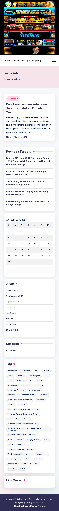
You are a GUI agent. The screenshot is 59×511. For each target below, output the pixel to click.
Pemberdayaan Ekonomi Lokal (20, 454)
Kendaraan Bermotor (16, 390)
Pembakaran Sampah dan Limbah (21, 449)
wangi (22, 468)
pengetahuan (42, 454)
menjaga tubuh (33, 440)
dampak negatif (33, 376)
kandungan (12, 385)
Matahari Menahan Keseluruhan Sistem (23, 414)
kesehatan (12, 395)
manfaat (22, 404)
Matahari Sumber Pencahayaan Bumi (22, 424)
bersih (10, 376)
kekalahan (39, 385)
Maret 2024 (12, 330)
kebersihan (25, 385)
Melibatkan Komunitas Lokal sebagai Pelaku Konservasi (25, 429)
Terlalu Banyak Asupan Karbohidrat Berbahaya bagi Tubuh (25, 183)
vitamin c (11, 468)
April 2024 (11, 324)
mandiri (11, 404)
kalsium (39, 380)
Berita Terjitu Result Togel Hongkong (23, 60)
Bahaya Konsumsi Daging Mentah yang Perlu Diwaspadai (27, 193)
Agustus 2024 (13, 301)
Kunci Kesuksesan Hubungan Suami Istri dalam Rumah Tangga (26, 108)
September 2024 (14, 296)
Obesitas (20, 444)
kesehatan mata (27, 395)
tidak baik (34, 464)
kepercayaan (34, 390)
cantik (20, 376)
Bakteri (46, 371)
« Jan (10, 271)
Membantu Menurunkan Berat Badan (22, 435)
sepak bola (12, 464)
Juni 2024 (11, 313)
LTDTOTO (13, 98)
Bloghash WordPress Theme (29, 506)
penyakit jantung (14, 459)
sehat (40, 459)
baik (36, 371)
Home (6, 79)
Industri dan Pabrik (24, 380)
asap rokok (12, 371)
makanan (40, 400)
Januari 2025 (12, 290)
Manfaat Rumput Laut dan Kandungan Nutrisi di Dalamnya (26, 173)
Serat (23, 464)
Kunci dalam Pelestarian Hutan (20, 400)
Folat (10, 380)
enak (46, 376)
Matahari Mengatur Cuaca (18, 419)
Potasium (29, 459)
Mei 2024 (11, 318)
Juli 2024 (10, 307)
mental (46, 440)
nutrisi (10, 444)
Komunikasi (43, 395)
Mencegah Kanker (15, 440)
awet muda (25, 371)
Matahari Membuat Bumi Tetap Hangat (23, 409)
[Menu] (53, 61)
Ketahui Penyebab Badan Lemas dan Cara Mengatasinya (28, 203)
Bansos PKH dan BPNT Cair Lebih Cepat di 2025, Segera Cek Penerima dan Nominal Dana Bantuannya (29, 161)
